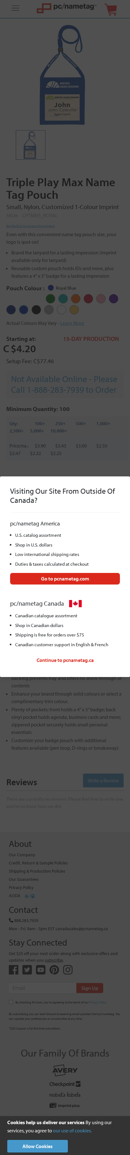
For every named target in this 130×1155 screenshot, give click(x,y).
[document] (65, 1135)
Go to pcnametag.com (65, 578)
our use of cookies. (72, 1130)
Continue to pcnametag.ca (65, 660)
